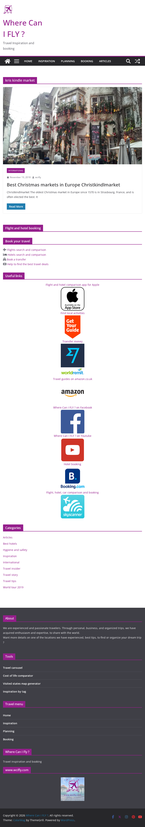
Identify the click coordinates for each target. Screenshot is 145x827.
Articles (105, 61)
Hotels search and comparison (26, 254)
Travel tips (9, 581)
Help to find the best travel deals (27, 264)
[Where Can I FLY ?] (7, 61)
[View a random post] (137, 61)
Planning (68, 61)
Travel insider (11, 568)
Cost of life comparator (18, 675)
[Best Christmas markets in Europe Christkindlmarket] (72, 125)
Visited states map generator (22, 683)
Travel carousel (12, 667)
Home (28, 61)
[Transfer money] (72, 369)
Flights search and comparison (26, 250)
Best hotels (10, 543)
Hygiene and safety (15, 550)
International (15, 170)
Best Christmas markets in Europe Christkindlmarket (63, 184)
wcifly (38, 177)
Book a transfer (16, 259)
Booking (87, 61)
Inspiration (46, 61)
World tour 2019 (13, 587)
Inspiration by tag (14, 691)
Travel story (10, 575)
